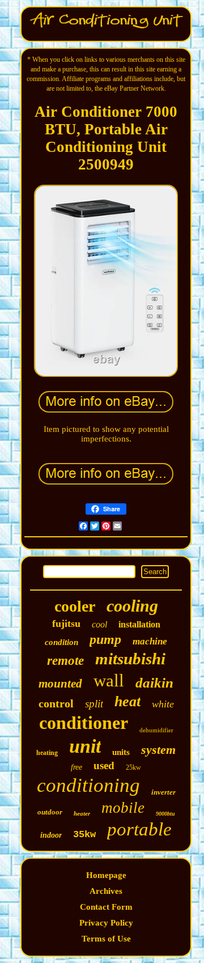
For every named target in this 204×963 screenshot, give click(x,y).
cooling (132, 605)
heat (127, 701)
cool (99, 624)
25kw (133, 767)
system (158, 750)
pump (105, 639)
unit (85, 746)
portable (139, 829)
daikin (154, 682)
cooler (74, 606)
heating (47, 753)
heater (82, 813)
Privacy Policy (106, 922)
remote (65, 661)
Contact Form (106, 906)
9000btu (165, 814)
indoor (51, 835)
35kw (84, 834)
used (104, 765)
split (94, 704)
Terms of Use (106, 938)
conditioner (83, 722)
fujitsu (66, 623)
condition (61, 642)
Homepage (106, 875)
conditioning (88, 785)
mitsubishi (130, 659)
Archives (106, 891)
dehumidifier (156, 730)
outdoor (49, 812)
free (76, 767)
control (56, 703)
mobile (122, 807)
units (121, 752)
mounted (60, 683)
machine (150, 641)
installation (139, 624)
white (163, 704)
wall (109, 680)
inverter (163, 792)
